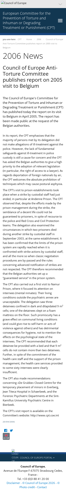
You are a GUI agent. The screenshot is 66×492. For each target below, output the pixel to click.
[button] (33, 4)
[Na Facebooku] (5, 430)
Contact (42, 487)
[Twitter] (11, 430)
